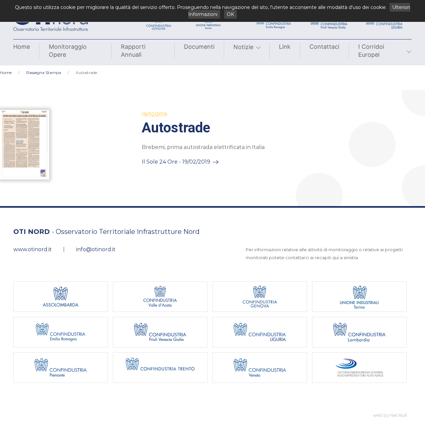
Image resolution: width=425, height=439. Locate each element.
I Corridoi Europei (371, 50)
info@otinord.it (96, 249)
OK (230, 14)
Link (285, 46)
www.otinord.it (32, 249)
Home (21, 46)
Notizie (243, 46)
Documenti (199, 46)
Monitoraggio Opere (68, 50)
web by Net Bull (390, 415)
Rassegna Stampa (43, 72)
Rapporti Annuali (133, 50)
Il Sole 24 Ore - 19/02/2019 (176, 162)
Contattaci (324, 46)
